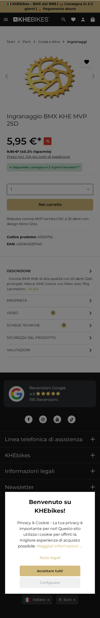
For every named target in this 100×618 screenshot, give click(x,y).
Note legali (50, 557)
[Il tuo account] (83, 19)
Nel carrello (50, 204)
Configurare (50, 582)
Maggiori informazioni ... (59, 546)
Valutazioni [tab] (18, 350)
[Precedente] (7, 76)
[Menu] (6, 19)
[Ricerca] (63, 19)
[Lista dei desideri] (73, 19)
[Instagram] (43, 419)
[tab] (50, 279)
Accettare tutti (50, 571)
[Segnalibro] (86, 61)
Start (11, 42)
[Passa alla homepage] (31, 19)
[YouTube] (57, 419)
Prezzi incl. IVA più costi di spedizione (38, 156)
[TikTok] (71, 419)
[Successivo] (93, 76)
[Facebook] (29, 419)
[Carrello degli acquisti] (93, 19)
